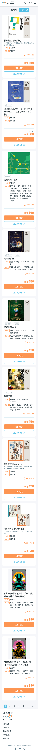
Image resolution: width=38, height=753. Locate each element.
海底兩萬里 (9, 259)
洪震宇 (12, 48)
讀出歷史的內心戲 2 (13, 464)
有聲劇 (7, 176)
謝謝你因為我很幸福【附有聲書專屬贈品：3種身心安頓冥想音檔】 (18, 112)
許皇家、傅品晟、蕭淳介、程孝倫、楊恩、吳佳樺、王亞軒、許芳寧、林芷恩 (21, 407)
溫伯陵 (12, 471)
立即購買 (19, 68)
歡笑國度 (8, 396)
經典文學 (8, 324)
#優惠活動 (8, 105)
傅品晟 (12, 474)
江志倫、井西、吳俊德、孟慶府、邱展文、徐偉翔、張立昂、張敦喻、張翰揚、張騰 (21, 188)
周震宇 (12, 51)
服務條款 (6, 727)
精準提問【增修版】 (13, 41)
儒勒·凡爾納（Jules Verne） (20, 262)
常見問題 (6, 735)
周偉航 (12, 183)
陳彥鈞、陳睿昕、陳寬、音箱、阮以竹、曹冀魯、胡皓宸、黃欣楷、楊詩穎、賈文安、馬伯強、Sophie (21, 196)
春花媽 (12, 118)
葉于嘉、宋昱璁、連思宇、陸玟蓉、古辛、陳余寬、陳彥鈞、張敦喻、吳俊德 (21, 605)
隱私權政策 (7, 731)
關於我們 (6, 724)
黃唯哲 (12, 600)
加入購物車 (18, 74)
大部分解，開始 (11, 180)
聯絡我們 (6, 738)
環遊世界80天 (10, 327)
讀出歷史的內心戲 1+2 (14, 529)
